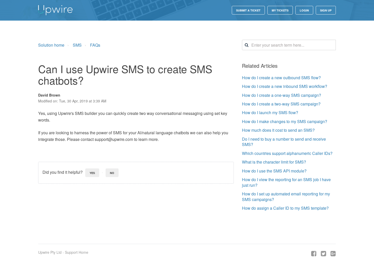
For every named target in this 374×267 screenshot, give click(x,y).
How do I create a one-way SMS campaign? (281, 95)
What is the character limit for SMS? (274, 162)
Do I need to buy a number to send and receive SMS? (284, 142)
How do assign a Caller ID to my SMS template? (285, 208)
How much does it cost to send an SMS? (278, 130)
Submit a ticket (248, 10)
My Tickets (280, 10)
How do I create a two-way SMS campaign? (281, 104)
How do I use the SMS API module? (274, 171)
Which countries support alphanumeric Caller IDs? (287, 153)
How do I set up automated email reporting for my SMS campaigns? (286, 196)
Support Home (76, 252)
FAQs (95, 45)
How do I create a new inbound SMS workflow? (284, 86)
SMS (77, 45)
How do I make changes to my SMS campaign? (284, 121)
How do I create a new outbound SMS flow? (281, 78)
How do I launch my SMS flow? (270, 112)
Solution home (51, 45)
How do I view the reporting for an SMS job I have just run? (286, 182)
